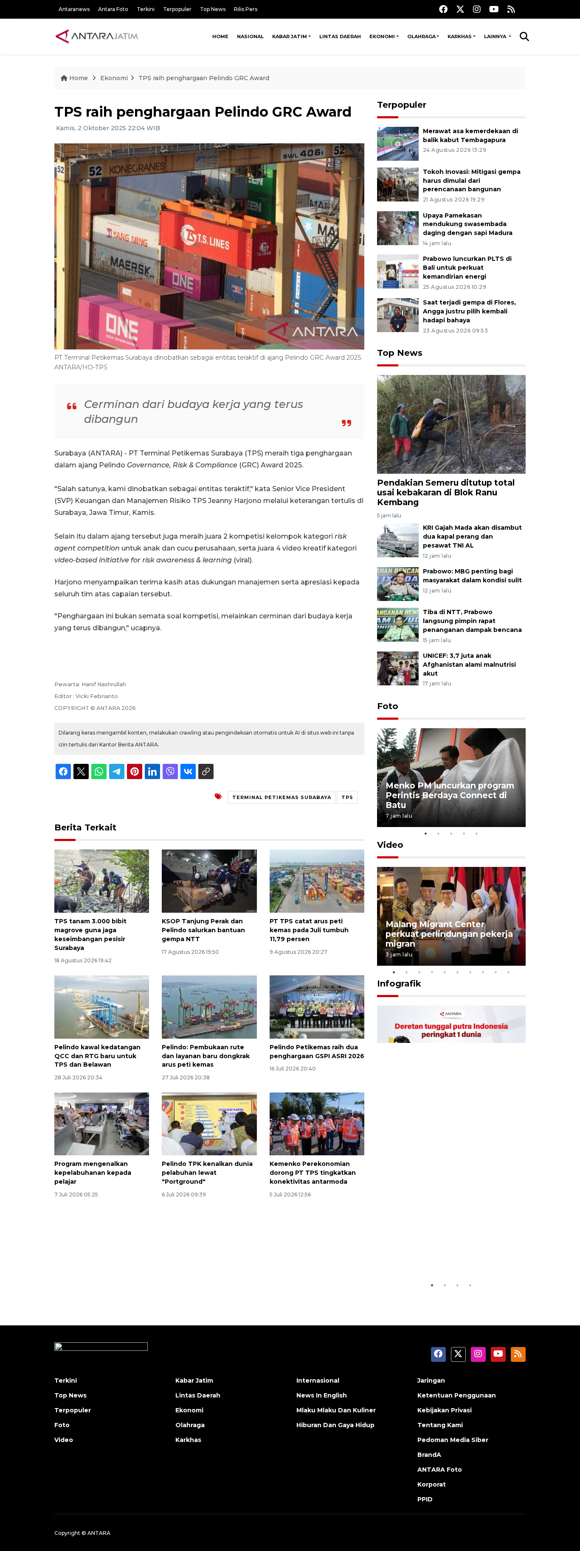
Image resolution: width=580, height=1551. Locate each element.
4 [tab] (464, 833)
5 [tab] (477, 833)
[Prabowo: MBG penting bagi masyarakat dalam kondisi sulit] (398, 583)
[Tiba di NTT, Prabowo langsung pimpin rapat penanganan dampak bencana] (398, 624)
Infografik (399, 983)
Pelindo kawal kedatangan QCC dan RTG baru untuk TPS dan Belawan (97, 1056)
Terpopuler (177, 9)
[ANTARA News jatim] (96, 36)
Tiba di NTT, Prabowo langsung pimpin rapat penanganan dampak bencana (472, 621)
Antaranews (74, 9)
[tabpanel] (451, 777)
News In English (321, 1395)
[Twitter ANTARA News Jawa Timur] (460, 9)
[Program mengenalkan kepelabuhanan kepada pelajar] (101, 1123)
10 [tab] (508, 972)
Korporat (431, 1484)
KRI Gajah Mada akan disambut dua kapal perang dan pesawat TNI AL (472, 536)
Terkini (146, 9)
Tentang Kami (440, 1425)
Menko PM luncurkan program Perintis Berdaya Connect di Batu (450, 795)
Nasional (250, 36)
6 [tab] (457, 972)
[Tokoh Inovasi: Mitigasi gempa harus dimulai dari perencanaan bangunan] (398, 184)
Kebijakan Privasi (444, 1410)
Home (220, 36)
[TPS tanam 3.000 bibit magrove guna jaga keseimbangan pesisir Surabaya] (101, 881)
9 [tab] (496, 972)
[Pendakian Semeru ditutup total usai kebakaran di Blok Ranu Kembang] (451, 424)
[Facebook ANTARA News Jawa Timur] (443, 9)
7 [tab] (470, 972)
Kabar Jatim (289, 36)
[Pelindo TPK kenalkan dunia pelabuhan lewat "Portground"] (209, 1123)
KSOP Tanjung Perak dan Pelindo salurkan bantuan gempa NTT (203, 930)
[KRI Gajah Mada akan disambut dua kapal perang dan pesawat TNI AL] (398, 540)
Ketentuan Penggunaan (456, 1395)
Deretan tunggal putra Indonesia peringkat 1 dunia (445, 1251)
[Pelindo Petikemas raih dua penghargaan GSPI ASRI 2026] (317, 1007)
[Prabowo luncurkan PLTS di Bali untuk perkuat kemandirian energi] (398, 271)
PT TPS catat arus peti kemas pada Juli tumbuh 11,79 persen (309, 930)
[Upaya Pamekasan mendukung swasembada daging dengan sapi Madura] (398, 228)
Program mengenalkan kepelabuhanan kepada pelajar (92, 1172)
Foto (387, 706)
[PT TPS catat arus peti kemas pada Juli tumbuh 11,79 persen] (317, 881)
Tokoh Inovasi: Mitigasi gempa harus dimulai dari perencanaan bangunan (472, 180)
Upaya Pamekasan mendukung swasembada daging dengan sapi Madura (467, 224)
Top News (212, 9)
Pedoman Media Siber (452, 1440)
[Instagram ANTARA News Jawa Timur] (477, 9)
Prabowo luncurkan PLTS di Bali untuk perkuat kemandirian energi (467, 267)
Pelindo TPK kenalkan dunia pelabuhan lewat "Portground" (207, 1172)
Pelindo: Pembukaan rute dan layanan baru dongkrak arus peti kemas (206, 1056)
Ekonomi (382, 36)
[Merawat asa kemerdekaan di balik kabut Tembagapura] (398, 143)
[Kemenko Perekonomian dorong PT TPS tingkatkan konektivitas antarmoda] (317, 1123)
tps (347, 797)
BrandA (429, 1455)
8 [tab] (483, 972)
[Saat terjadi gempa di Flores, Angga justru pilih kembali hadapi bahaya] (398, 314)
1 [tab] (426, 833)
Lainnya (495, 36)
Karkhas (460, 36)
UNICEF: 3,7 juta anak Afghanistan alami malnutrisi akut (469, 664)
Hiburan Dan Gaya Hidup (335, 1425)
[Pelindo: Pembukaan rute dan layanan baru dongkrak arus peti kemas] (209, 1007)
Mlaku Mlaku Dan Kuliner (336, 1410)
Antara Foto (113, 9)
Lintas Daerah (340, 36)
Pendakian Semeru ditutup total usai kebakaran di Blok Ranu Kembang (446, 492)
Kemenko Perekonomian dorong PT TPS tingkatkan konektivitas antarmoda (313, 1172)
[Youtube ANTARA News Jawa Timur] (494, 9)
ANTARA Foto (439, 1469)
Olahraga (421, 36)
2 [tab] (438, 833)
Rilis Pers (245, 9)
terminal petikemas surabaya (281, 797)
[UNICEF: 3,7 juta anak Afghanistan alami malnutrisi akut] (398, 668)
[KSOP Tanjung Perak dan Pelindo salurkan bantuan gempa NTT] (209, 881)
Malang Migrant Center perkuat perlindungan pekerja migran (449, 934)
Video (390, 845)
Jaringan (431, 1380)
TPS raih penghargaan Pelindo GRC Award (203, 78)
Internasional (317, 1380)
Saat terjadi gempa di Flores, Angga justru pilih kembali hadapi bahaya (469, 311)
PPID (425, 1499)
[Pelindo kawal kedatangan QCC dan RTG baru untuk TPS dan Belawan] (101, 1007)
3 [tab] (451, 833)
